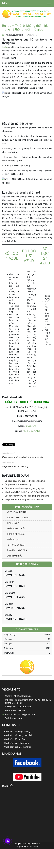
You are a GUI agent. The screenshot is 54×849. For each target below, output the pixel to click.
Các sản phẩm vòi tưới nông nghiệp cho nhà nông (27, 496)
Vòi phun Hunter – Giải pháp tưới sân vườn (24, 499)
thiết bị (44, 211)
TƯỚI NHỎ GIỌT (14, 523)
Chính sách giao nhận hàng (16, 743)
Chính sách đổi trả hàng (14, 739)
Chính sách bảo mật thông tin (17, 747)
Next (49, 664)
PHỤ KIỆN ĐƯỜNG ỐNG (17, 550)
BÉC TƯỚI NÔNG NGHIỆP (18, 518)
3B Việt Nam (32, 847)
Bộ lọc (5, 47)
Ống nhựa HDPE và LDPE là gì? (15, 466)
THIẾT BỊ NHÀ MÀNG (16, 534)
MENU (5, 3)
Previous (4, 664)
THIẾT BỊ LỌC (13, 539)
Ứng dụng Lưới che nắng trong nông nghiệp (24, 488)
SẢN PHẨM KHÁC (14, 556)
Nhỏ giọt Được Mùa (31, 431)
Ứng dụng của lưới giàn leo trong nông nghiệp (22, 457)
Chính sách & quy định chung (17, 731)
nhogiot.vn (31, 426)
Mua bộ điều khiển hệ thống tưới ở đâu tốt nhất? (26, 492)
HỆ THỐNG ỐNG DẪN (16, 545)
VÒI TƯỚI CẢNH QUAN (16, 512)
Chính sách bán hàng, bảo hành (18, 735)
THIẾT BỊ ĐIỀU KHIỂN (16, 528)
